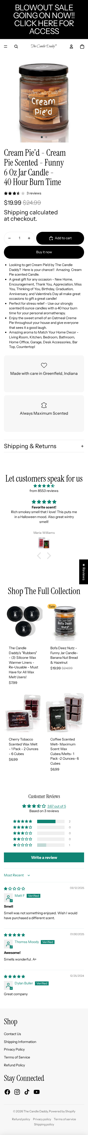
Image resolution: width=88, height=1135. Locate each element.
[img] (44, 486)
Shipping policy (44, 1124)
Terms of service (65, 1119)
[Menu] (5, 46)
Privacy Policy (14, 1049)
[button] (40, 555)
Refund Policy (14, 1065)
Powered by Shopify (62, 1111)
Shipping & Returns (30, 446)
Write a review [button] (44, 857)
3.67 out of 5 (56, 806)
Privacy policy (42, 1119)
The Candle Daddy (35, 1111)
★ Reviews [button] (84, 571)
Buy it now (44, 252)
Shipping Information (20, 1042)
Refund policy (21, 1119)
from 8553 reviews (44, 491)
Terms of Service (17, 1057)
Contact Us (12, 1034)
